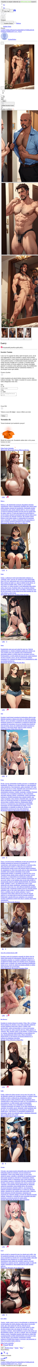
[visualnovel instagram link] (7, 1354)
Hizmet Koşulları (16, 30)
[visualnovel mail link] (6, 1358)
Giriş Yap (6, 11)
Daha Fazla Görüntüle (7, 448)
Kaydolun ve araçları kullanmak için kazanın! (18, 1)
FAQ (2, 1358)
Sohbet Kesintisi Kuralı (7, 104)
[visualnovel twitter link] (4, 1354)
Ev (4, 5)
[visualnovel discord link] (14, 11)
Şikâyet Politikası (26, 30)
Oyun (4, 101)
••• (2, 98)
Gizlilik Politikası (6, 30)
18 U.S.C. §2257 (17, 31)
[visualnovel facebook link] (2, 1354)
